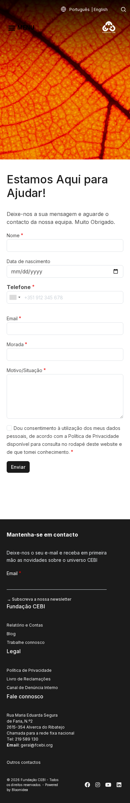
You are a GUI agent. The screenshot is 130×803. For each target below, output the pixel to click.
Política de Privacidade (29, 670)
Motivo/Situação (24, 370)
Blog (11, 633)
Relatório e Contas (25, 625)
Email (12, 318)
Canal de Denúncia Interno (32, 687)
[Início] (111, 27)
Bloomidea (20, 790)
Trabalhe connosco (26, 642)
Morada (15, 344)
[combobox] (14, 297)
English (101, 9)
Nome (13, 235)
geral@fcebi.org (37, 745)
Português (79, 9)
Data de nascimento (28, 261)
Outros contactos (24, 762)
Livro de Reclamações (29, 678)
